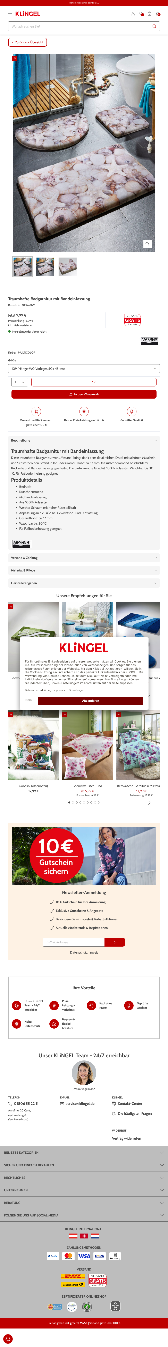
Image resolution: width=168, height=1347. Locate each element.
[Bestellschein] (150, 14)
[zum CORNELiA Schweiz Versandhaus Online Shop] (84, 1236)
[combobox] (84, 26)
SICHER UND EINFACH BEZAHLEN (29, 1165)
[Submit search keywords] (154, 26)
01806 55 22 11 (26, 1103)
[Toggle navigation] (10, 14)
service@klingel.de (80, 1103)
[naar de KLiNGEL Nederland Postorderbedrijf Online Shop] (95, 1236)
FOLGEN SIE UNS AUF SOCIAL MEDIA (31, 1215)
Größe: (12, 360)
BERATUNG (12, 1203)
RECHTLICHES (14, 1178)
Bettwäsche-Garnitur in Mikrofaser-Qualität (141, 786)
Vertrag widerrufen (126, 1138)
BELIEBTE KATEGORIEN (21, 1153)
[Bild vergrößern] (147, 244)
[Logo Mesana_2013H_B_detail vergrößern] (149, 341)
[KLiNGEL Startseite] (28, 13)
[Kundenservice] (8, 1339)
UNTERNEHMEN (16, 1190)
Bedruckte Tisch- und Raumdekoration (87, 786)
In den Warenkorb (86, 394)
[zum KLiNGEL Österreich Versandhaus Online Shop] (73, 1236)
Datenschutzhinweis (84, 952)
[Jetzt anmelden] (114, 942)
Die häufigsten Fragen (135, 1113)
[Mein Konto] (133, 14)
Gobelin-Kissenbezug (33, 786)
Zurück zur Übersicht (29, 42)
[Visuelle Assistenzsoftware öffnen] (113, 1306)
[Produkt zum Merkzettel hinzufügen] (94, 382)
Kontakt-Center (130, 1103)
